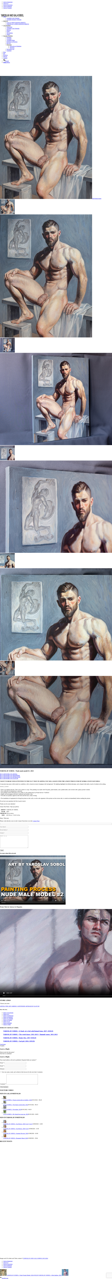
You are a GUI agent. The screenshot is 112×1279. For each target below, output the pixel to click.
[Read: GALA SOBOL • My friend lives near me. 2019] (4, 1112)
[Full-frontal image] (56, 275)
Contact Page (36, 821)
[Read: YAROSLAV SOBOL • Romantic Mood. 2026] (4, 1136)
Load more (3, 1044)
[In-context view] (56, 398)
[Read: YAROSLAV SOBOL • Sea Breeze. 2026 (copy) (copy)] (4, 1122)
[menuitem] (57, 18)
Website (2, 1069)
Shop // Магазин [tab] (4, 818)
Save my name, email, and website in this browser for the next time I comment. (22, 1072)
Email (2, 1066)
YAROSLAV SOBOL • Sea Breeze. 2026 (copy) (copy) (18, 1124)
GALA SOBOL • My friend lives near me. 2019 (15, 1114)
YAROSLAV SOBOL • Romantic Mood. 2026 (15, 1138)
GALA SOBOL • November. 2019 (12, 1109)
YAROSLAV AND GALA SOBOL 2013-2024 (35, 1258)
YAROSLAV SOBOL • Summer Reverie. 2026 (15, 1133)
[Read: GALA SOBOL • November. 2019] (4, 1108)
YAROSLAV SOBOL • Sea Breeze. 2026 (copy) (16, 1128)
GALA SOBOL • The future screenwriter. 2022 (15, 1104)
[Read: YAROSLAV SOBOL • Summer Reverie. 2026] (4, 1132)
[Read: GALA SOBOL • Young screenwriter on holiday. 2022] (4, 1098)
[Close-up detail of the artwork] (56, 506)
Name (2, 1063)
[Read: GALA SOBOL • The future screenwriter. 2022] (4, 1103)
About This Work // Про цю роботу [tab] (9, 806)
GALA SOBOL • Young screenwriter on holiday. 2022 (17, 1100)
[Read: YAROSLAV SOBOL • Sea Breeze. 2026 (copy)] (4, 1127)
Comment (3, 1084)
